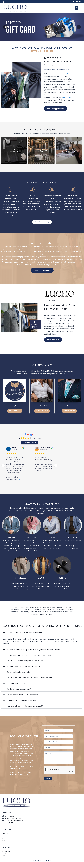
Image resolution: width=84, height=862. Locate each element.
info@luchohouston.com (13, 818)
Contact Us (5, 836)
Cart (3, 856)
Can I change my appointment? (19, 689)
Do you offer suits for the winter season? (22, 695)
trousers (40, 251)
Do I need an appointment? (17, 683)
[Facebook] (73, 1)
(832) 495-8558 (9, 816)
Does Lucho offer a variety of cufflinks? (22, 700)
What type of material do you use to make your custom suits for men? (33, 649)
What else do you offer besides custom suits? (24, 666)
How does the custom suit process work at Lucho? (26, 661)
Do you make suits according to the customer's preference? (30, 655)
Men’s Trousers (21, 578)
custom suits (64, 74)
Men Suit (11, 537)
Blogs (4, 838)
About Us (5, 833)
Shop (4, 853)
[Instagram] (76, 1)
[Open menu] (76, 8)
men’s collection (68, 97)
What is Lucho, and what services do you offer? (25, 632)
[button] (41, 632)
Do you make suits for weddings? (19, 672)
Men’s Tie (41, 578)
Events (4, 840)
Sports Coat (32, 537)
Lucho (37, 860)
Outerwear (72, 537)
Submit (48, 779)
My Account (6, 851)
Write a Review (30, 442)
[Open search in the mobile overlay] (80, 8)
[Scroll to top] (78, 853)
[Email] (80, 1)
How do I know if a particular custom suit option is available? (30, 678)
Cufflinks (62, 578)
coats (31, 251)
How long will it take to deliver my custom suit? (25, 706)
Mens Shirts (52, 537)
